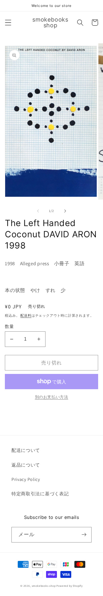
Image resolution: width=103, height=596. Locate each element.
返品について (25, 465)
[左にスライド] (38, 211)
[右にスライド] (65, 211)
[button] (8, 22)
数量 (9, 326)
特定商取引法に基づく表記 (40, 494)
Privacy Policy (25, 479)
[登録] (84, 534)
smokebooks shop (44, 586)
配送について (25, 450)
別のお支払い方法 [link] (51, 397)
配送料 (25, 315)
